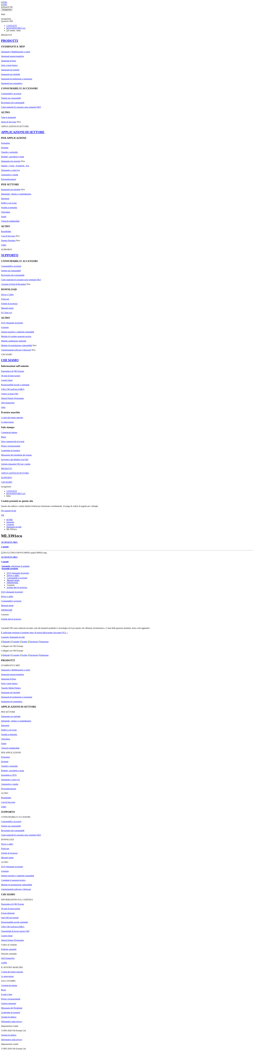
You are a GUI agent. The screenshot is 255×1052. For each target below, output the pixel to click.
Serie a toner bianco (9, 65)
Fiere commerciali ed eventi (12, 441)
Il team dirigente (8, 913)
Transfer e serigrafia (9, 152)
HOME (9, 520)
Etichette (4, 148)
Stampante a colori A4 (10, 170)
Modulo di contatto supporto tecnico (16, 336)
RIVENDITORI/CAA (16, 28)
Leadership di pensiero (10, 450)
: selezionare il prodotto (15, 566)
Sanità (3, 216)
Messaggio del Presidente (11, 1008)
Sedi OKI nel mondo (10, 918)
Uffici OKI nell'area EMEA (12, 389)
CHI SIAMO (10, 360)
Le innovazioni (7, 422)
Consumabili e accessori (11, 93)
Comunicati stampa (9, 432)
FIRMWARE (12, 583)
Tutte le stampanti (8, 117)
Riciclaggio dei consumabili (12, 102)
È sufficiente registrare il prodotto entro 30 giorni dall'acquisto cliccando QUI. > (34, 632)
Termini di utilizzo (8, 1017)
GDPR (4, 963)
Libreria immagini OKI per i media (15, 464)
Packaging (5, 143)
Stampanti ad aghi (13, 527)
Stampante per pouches (10, 161)
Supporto (10, 522)
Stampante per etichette (10, 189)
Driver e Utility (7, 294)
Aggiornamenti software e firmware (16, 350)
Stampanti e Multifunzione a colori (15, 52)
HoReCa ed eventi (9, 203)
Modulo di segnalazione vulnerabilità (16, 345)
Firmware (5, 299)
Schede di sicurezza (9, 303)
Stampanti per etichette (10, 74)
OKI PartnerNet (7, 403)
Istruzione (5, 198)
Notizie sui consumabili (11, 98)
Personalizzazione (8, 179)
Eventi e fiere (6, 994)
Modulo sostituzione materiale (13, 341)
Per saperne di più (8, 511)
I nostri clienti (6, 380)
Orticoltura (5, 212)
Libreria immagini (8, 1003)
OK (2, 515)
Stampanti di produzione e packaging (16, 79)
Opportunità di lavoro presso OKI (15, 931)
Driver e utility (13, 575)
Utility (3, 245)
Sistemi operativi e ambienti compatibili (17, 332)
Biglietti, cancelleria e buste (12, 157)
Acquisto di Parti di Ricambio (13, 284)
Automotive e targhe (9, 175)
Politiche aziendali (8, 949)
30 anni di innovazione (10, 376)
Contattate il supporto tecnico (13, 880)
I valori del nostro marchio (12, 417)
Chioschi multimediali (10, 221)
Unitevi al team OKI (9, 394)
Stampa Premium (8, 240)
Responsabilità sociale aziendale (14, 922)
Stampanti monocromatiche (12, 56)
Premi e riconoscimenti (10, 446)
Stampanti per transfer (10, 70)
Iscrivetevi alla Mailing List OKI (14, 459)
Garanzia (5, 327)
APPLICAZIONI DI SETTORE (22, 132)
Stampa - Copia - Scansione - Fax (15, 166)
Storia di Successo (8, 122)
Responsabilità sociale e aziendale (15, 385)
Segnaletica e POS (9, 775)
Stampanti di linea (8, 61)
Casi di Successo (8, 236)
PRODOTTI (9, 40)
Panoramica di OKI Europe (12, 371)
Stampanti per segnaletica (11, 83)
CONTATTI (11, 26)
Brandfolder (6, 231)
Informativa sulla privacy (11, 1021)
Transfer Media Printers (11, 688)
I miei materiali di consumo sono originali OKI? (21, 107)
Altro (3, 407)
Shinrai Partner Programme (12, 398)
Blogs (3, 437)
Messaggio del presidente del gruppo (16, 455)
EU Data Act (6, 312)
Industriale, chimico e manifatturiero (16, 194)
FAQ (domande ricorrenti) (12, 323)
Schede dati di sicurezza (16, 587)
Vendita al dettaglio (9, 207)
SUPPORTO (9, 255)
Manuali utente (7, 308)
